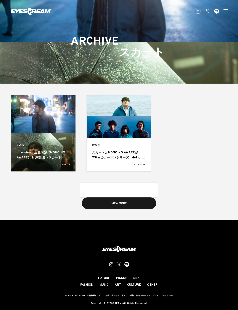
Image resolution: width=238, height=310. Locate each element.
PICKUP (121, 278)
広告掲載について (95, 295)
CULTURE (134, 285)
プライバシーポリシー (162, 295)
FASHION (86, 285)
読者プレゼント (143, 295)
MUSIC (20, 145)
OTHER (152, 285)
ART (118, 285)
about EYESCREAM (75, 295)
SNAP (137, 278)
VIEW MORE (119, 203)
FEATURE (103, 278)
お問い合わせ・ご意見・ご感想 (119, 295)
